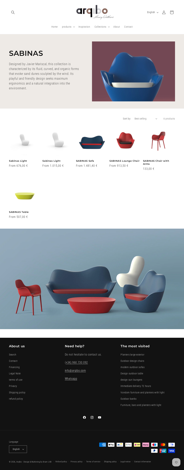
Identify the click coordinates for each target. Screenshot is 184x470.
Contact (13, 360)
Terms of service (93, 461)
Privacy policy (77, 461)
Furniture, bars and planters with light (141, 405)
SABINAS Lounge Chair (124, 160)
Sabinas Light (18, 160)
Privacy (13, 386)
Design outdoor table (132, 373)
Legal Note (15, 373)
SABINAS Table (19, 212)
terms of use (15, 379)
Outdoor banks (128, 398)
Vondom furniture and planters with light (142, 392)
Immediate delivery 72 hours (136, 386)
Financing (14, 367)
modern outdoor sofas (132, 367)
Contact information (142, 461)
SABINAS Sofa (85, 160)
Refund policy (61, 461)
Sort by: (127, 118)
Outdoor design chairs (132, 360)
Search (12, 354)
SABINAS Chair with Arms (156, 162)
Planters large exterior (132, 354)
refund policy (16, 398)
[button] (13, 12)
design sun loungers (131, 379)
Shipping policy (17, 392)
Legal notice (125, 461)
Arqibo (19, 462)
